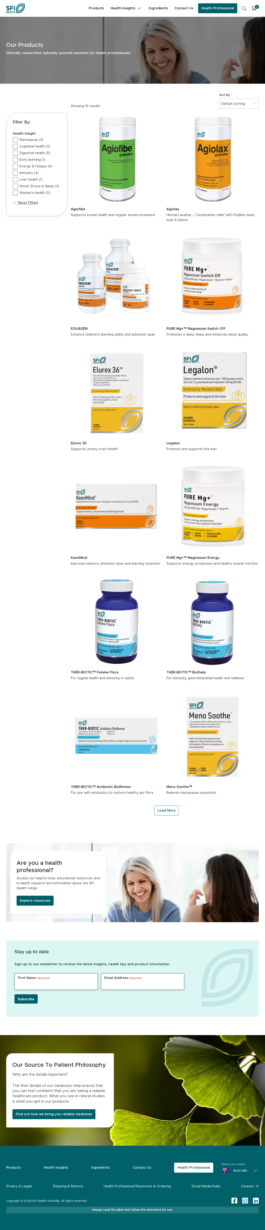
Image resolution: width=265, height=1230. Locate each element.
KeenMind (79, 557)
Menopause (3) (31, 139)
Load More (167, 810)
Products (96, 8)
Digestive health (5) (34, 153)
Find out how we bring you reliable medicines (54, 1114)
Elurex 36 (79, 443)
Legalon (173, 443)
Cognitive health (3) (34, 146)
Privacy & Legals (19, 1186)
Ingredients (158, 8)
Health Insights (123, 8)
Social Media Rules (206, 1186)
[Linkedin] (256, 1200)
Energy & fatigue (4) (35, 166)
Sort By (224, 95)
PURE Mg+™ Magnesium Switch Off (195, 328)
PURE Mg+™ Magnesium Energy (192, 557)
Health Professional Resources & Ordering (137, 1186)
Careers (247, 1186)
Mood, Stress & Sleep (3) (39, 186)
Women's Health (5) (34, 193)
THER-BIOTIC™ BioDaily (186, 672)
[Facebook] (234, 1201)
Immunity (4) (29, 173)
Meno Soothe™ (179, 787)
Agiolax (172, 209)
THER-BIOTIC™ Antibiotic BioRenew (101, 787)
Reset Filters (28, 202)
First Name (34, 978)
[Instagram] (245, 1201)
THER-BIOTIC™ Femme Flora (94, 672)
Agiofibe (78, 209)
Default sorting (233, 103)
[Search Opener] (244, 8)
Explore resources (35, 900)
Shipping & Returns (68, 1186)
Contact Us (184, 8)
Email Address (123, 978)
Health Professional (217, 8)
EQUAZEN (79, 328)
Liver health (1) (30, 179)
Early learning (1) (32, 159)
